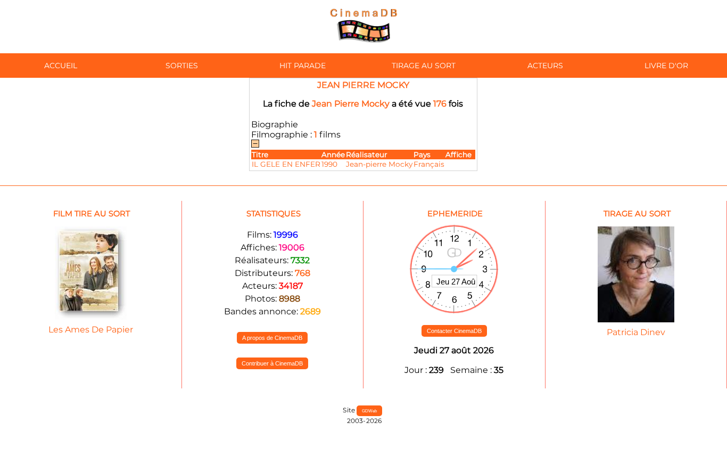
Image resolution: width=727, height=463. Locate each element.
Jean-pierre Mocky (379, 164)
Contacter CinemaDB (454, 331)
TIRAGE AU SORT (424, 65)
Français (429, 164)
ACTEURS (545, 65)
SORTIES (182, 65)
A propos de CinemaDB (272, 338)
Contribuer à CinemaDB (272, 363)
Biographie (274, 124)
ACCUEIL (60, 65)
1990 (329, 164)
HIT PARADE (302, 65)
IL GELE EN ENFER (286, 164)
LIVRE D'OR (666, 65)
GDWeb (369, 410)
